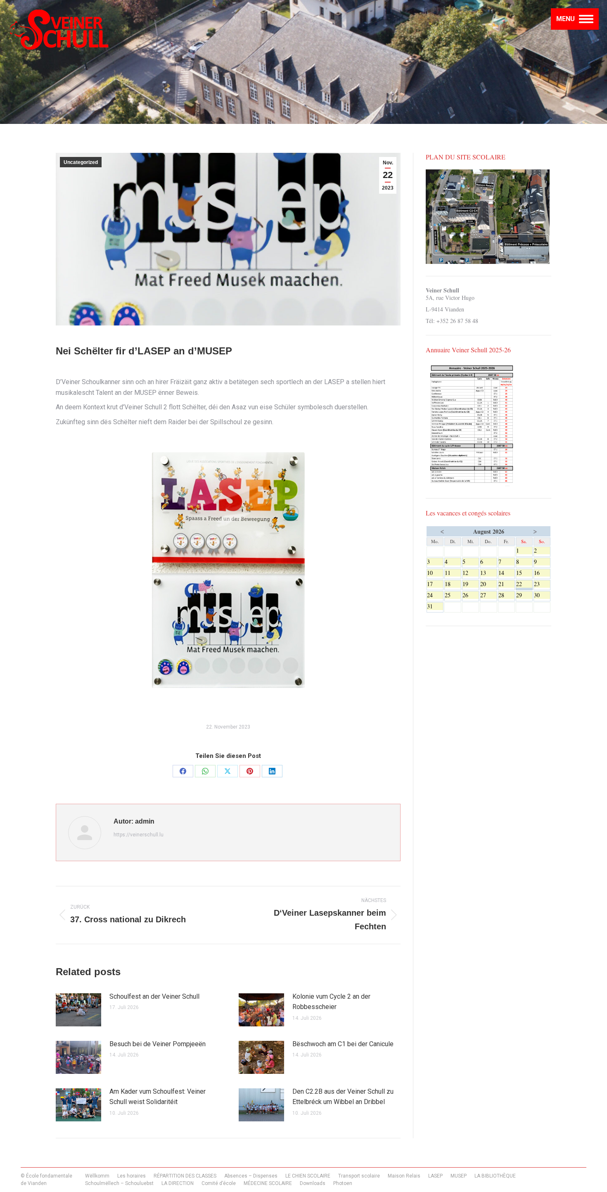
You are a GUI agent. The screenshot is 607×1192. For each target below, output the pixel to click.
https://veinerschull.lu (139, 835)
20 (488, 584)
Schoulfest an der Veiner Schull (154, 996)
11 (453, 573)
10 (435, 573)
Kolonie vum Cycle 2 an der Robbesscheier (331, 1002)
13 (488, 573)
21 (506, 584)
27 (488, 595)
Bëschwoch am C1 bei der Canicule (343, 1044)
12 (470, 573)
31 (435, 606)
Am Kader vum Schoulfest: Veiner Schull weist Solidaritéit (157, 1097)
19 (470, 584)
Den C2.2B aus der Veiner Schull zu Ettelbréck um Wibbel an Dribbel (343, 1097)
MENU (565, 19)
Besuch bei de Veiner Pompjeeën (157, 1044)
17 (435, 584)
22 (524, 584)
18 (453, 584)
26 (470, 595)
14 (506, 573)
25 (453, 595)
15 (524, 573)
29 (524, 595)
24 (435, 595)
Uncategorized (81, 162)
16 (542, 573)
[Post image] (78, 1009)
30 (542, 595)
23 (542, 584)
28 (506, 595)
